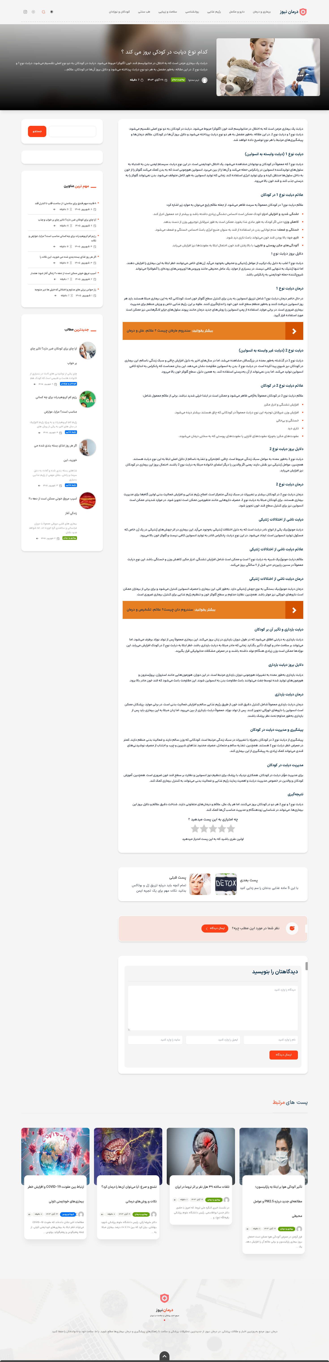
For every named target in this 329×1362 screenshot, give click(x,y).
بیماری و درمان (262, 12)
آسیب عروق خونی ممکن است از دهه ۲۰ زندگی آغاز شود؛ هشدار (63, 273)
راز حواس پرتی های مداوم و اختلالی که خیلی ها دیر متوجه (65, 290)
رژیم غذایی (214, 12)
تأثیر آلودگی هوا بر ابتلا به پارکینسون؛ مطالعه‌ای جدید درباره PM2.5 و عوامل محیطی (277, 1201)
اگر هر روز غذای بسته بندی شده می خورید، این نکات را (68, 257)
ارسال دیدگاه (217, 928)
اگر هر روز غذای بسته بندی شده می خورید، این (55, 453)
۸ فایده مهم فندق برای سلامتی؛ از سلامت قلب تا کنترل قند (65, 204)
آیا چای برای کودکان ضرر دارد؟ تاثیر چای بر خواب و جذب (67, 220)
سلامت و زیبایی (167, 12)
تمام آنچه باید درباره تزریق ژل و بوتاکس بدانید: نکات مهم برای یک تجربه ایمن (159, 888)
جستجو (37, 131)
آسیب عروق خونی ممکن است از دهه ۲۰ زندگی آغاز (53, 506)
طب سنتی (144, 12)
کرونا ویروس (68, 1214)
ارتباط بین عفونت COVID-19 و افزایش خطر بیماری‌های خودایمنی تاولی (56, 1194)
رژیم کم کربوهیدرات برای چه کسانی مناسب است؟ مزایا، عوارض (56, 404)
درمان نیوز (289, 12)
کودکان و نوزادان (119, 12)
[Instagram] (25, 12)
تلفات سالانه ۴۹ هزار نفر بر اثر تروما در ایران (202, 1187)
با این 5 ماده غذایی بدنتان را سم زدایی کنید (269, 888)
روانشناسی (192, 12)
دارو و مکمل (237, 12)
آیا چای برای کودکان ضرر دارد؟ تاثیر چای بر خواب (53, 356)
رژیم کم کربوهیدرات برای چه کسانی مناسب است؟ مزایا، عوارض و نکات (62, 238)
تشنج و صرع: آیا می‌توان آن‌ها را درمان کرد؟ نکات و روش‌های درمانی (129, 1194)
